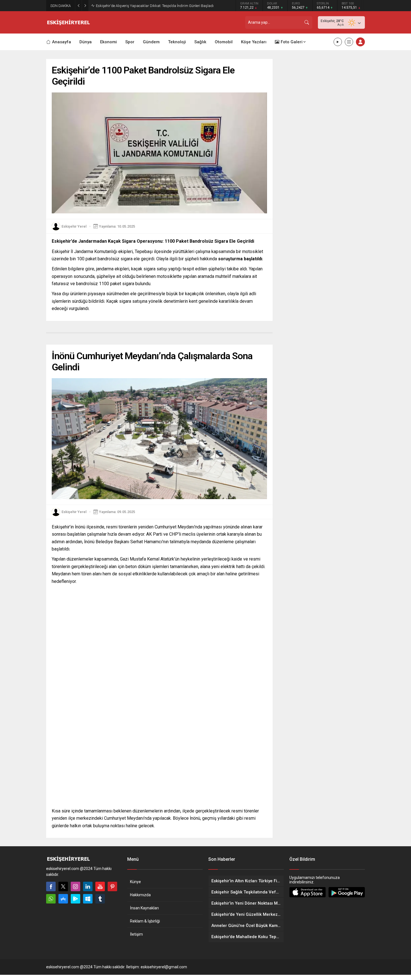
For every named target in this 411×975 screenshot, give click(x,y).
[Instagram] (75, 886)
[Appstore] (63, 899)
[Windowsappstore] (88, 899)
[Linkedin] (88, 886)
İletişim (136, 934)
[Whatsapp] (51, 899)
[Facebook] (51, 886)
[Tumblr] (100, 899)
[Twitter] (63, 886)
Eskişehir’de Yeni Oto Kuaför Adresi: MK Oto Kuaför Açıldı (140, 6)
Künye (135, 881)
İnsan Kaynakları (144, 908)
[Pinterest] (112, 886)
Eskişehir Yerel (74, 226)
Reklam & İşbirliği (145, 921)
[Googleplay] (75, 899)
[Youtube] (100, 886)
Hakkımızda (140, 895)
